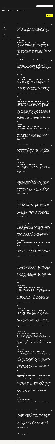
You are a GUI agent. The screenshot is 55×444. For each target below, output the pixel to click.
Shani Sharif (19, 216)
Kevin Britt (23, 54)
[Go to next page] (29, 433)
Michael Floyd (19, 193)
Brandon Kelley (19, 237)
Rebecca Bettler (23, 72)
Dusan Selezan (24, 171)
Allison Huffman (19, 427)
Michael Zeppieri (19, 157)
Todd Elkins (18, 256)
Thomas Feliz (19, 72)
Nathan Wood (24, 94)
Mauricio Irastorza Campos (21, 138)
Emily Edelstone (23, 216)
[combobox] (49, 15)
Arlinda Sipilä (19, 369)
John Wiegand (23, 193)
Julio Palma (27, 138)
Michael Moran (19, 94)
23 (51, 179)
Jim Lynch (23, 427)
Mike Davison (19, 54)
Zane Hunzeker (19, 171)
